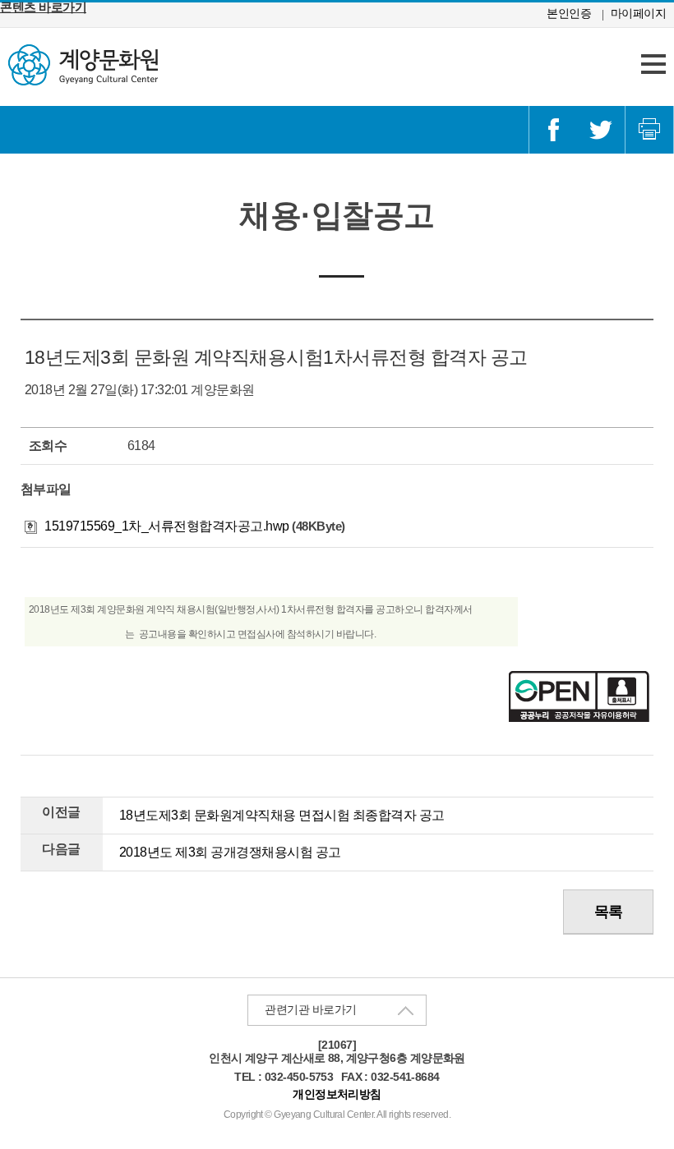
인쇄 (649, 130)
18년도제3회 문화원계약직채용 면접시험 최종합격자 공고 (282, 815)
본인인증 (569, 13)
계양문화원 (83, 64)
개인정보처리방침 (337, 1094)
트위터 (601, 130)
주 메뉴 (653, 64)
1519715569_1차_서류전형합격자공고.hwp (165, 526)
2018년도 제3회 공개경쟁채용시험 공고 (230, 852)
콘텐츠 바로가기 (43, 7)
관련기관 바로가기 (311, 1009)
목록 (608, 911)
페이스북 (553, 130)
